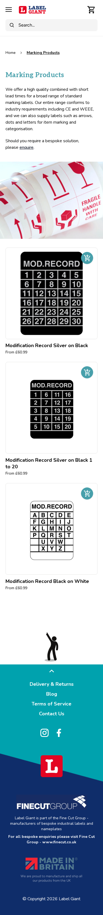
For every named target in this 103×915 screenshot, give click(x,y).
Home (10, 52)
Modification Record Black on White (47, 581)
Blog (51, 694)
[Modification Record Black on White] (51, 528)
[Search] (79, 9)
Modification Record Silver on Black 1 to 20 (48, 463)
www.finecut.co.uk (59, 842)
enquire (27, 147)
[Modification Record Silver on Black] (51, 293)
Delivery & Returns (52, 684)
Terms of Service (51, 704)
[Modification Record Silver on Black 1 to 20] (51, 407)
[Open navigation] (8, 9)
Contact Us (51, 713)
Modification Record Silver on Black (46, 345)
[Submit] (11, 25)
